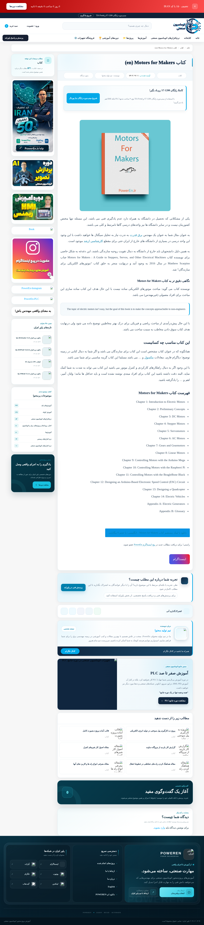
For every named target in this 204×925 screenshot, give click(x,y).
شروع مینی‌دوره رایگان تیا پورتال (83, 98)
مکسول (149, 357)
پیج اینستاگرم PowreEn (144, 544)
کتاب (181, 48)
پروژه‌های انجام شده (106, 863)
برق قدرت (136, 235)
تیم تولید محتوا (107, 76)
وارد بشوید (159, 827)
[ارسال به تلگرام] (64, 611)
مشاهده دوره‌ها (16, 6)
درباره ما (111, 879)
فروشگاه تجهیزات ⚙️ (84, 38)
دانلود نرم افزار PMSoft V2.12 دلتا (29, 374)
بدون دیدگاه (84, 76)
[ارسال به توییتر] (72, 611)
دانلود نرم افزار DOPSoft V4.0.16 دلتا (28, 350)
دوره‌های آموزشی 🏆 (109, 38)
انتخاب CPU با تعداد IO (33, 362)
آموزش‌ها (142, 38)
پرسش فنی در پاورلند (73, 587)
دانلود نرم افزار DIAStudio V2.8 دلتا (28, 338)
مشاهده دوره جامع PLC (175, 700)
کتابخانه (187, 38)
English (111, 887)
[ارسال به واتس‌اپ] (97, 611)
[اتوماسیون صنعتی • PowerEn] (185, 26)
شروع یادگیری (85, 15)
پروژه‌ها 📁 (128, 38)
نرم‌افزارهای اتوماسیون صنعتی (165, 38)
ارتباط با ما (110, 871)
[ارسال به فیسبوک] (80, 611)
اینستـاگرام (179, 559)
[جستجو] (66, 26)
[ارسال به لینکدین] (89, 611)
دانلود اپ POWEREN (105, 894)
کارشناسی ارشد (93, 241)
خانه (198, 38)
